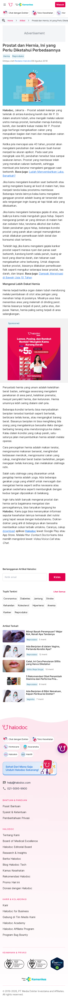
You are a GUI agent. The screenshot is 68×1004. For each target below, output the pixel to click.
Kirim (57, 577)
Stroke (50, 598)
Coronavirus (10, 598)
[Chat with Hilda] (62, 748)
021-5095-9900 (15, 788)
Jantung (38, 598)
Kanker (7, 612)
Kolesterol (23, 605)
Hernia (6, 56)
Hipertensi (38, 605)
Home (10, 20)
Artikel (22, 20)
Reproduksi (18, 56)
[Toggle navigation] (5, 4)
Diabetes (25, 598)
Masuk (60, 4)
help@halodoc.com (17, 782)
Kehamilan (8, 605)
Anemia (51, 605)
